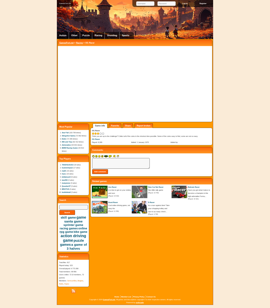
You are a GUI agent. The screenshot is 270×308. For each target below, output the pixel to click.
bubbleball (66, 192)
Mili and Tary (67, 142)
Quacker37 (66, 186)
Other (74, 35)
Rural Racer (113, 202)
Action (62, 35)
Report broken (143, 126)
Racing (98, 35)
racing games (69, 228)
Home (116, 297)
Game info (100, 126)
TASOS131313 (67, 165)
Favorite (115, 126)
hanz (64, 174)
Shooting (112, 35)
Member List (126, 297)
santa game (73, 221)
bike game (80, 231)
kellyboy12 (66, 177)
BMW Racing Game (70, 148)
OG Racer (96, 139)
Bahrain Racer (194, 187)
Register (203, 3)
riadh (64, 171)
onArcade (140, 302)
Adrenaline (66, 145)
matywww (66, 183)
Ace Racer (112, 187)
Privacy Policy (139, 297)
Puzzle (86, 35)
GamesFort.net (66, 43)
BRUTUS (65, 189)
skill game (68, 217)
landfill (65, 180)
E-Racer (151, 202)
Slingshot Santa (68, 136)
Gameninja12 (67, 168)
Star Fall (65, 133)
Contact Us (151, 297)
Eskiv (64, 139)
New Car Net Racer (155, 187)
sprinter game (73, 225)
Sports (125, 35)
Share (128, 126)
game (81, 217)
